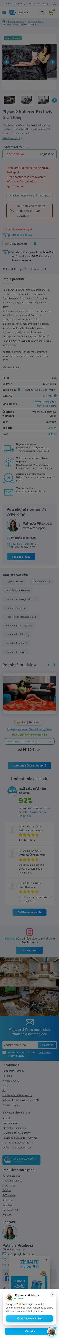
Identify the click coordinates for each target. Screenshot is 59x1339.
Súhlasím (29, 1331)
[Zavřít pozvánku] (52, 1294)
